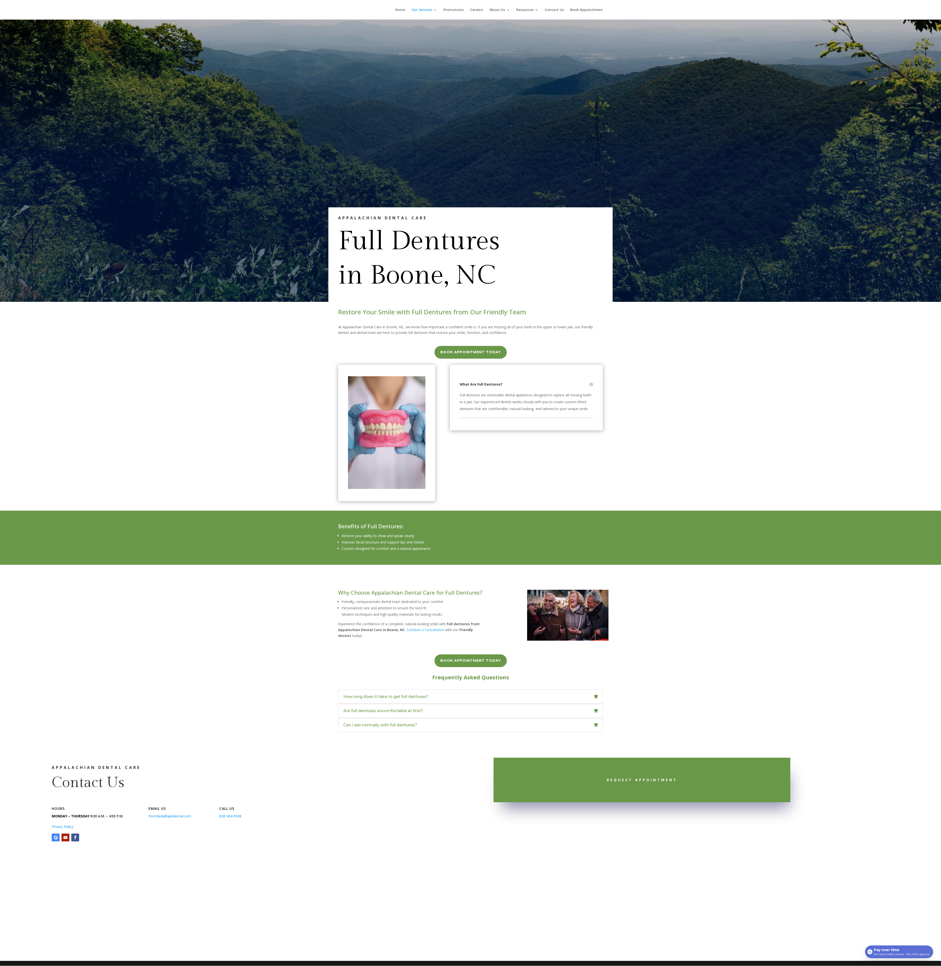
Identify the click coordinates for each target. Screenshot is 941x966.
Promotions (454, 10)
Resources (524, 10)
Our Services (421, 10)
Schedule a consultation (425, 629)
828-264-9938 (230, 816)
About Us (497, 10)
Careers (476, 10)
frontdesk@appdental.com (170, 816)
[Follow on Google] (56, 837)
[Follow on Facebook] (75, 837)
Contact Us (554, 10)
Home (400, 10)
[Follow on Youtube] (65, 837)
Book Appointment (586, 10)
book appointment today (470, 352)
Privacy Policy (62, 826)
